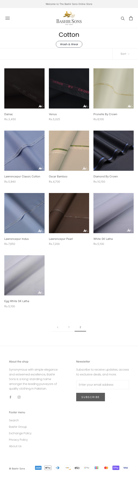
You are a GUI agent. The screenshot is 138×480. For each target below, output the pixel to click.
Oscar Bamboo (58, 176)
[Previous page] (57, 327)
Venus (53, 114)
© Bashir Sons (17, 468)
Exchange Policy (20, 433)
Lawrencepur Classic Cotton (22, 176)
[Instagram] (19, 397)
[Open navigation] (7, 18)
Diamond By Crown (105, 176)
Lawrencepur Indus (16, 239)
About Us (15, 446)
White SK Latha (103, 239)
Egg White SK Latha (16, 301)
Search (14, 420)
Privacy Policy (18, 440)
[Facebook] (10, 397)
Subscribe (90, 397)
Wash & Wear (69, 44)
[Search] (123, 18)
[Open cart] (131, 18)
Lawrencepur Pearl (61, 239)
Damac (8, 114)
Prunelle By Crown (105, 114)
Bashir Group (18, 427)
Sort (124, 53)
